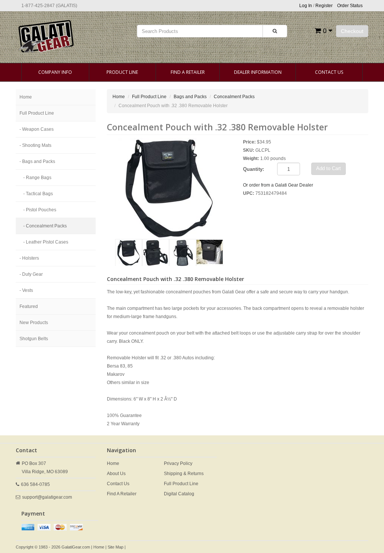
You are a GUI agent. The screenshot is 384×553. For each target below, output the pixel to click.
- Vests (26, 290)
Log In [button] (305, 5)
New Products (34, 322)
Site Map (115, 547)
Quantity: (253, 169)
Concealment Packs (234, 96)
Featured (29, 306)
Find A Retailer (188, 72)
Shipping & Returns (184, 473)
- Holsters (29, 258)
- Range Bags (37, 177)
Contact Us (329, 72)
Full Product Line (37, 113)
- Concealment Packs (45, 226)
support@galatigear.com (47, 497)
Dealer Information (258, 72)
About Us (116, 473)
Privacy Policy (178, 463)
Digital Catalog (179, 493)
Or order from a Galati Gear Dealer (278, 185)
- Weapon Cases (37, 129)
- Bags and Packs (37, 161)
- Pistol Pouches (39, 209)
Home (26, 97)
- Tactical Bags (38, 193)
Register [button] (324, 5)
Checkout (352, 31)
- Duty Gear (31, 274)
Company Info (55, 72)
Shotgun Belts (34, 338)
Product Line (122, 72)
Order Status (350, 5)
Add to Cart (328, 168)
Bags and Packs (190, 96)
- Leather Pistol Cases (45, 242)
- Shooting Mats (35, 145)
